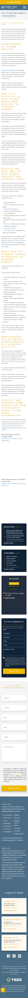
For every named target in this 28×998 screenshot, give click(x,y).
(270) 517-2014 (5, 485)
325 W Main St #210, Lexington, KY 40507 (11, 438)
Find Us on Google (11, 907)
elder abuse (4, 55)
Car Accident (11, 561)
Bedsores (6, 204)
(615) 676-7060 (12, 947)
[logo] (9, 7)
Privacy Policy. (17, 774)
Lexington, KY (11, 901)
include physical (22, 72)
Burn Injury (10, 559)
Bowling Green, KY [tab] (14, 586)
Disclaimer (16, 972)
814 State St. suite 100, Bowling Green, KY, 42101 (13, 483)
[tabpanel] (14, 602)
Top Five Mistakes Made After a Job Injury (15, 536)
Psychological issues (9, 230)
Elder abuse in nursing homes (8, 70)
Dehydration (7, 209)
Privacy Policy (5, 972)
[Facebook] (8, 956)
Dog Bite (9, 563)
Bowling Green (18, 421)
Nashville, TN (11, 938)
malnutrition (15, 209)
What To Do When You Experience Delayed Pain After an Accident (15, 532)
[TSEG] (14, 980)
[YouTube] (19, 956)
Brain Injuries (11, 556)
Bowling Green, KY (13, 919)
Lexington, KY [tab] (14, 583)
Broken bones (7, 224)
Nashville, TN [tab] (14, 589)
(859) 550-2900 (15, 2)
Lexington (10, 421)
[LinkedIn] (14, 956)
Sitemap (11, 972)
